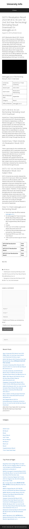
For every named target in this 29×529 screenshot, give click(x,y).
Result (4, 446)
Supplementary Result (9, 448)
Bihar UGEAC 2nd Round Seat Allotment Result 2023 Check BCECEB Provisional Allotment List (14, 395)
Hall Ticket (6, 437)
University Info (14, 4)
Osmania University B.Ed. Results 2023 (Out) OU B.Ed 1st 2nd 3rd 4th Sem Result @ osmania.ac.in (14, 366)
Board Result (6, 435)
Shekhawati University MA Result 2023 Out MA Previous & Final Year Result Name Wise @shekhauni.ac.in (14, 274)
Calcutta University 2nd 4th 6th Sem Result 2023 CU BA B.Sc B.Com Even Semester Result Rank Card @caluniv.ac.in (14, 372)
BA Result (6, 269)
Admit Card (6, 429)
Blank (4, 433)
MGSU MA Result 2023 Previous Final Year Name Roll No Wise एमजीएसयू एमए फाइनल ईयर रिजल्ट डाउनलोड (14, 361)
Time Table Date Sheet (9, 450)
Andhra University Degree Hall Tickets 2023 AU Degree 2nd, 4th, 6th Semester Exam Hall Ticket (13, 478)
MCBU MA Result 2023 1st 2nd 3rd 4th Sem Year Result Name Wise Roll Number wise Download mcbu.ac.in (14, 505)
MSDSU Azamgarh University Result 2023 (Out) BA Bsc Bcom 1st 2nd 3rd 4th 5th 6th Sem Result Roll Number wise (14, 473)
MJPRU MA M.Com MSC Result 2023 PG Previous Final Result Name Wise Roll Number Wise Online (13, 494)
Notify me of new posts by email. (12, 325)
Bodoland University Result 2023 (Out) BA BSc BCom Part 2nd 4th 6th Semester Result (14, 511)
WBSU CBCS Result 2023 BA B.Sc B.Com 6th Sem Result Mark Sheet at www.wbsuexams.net (13, 378)
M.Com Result (6, 439)
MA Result (5, 441)
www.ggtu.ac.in (10, 214)
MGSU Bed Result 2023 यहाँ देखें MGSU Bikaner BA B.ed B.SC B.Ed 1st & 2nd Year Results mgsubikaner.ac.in (14, 517)
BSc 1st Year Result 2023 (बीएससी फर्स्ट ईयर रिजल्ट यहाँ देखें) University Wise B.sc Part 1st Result (14, 484)
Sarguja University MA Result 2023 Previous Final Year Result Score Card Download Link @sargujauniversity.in (13, 500)
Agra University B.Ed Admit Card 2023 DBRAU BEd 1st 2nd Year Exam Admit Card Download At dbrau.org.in (13, 355)
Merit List (5, 444)
